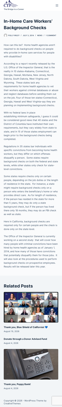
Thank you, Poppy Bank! (17, 384)
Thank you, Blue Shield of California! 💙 (26, 327)
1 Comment (51, 35)
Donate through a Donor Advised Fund (25, 338)
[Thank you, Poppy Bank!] (31, 364)
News (39, 35)
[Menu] (57, 5)
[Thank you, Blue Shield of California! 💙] (31, 307)
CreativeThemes (12, 403)
